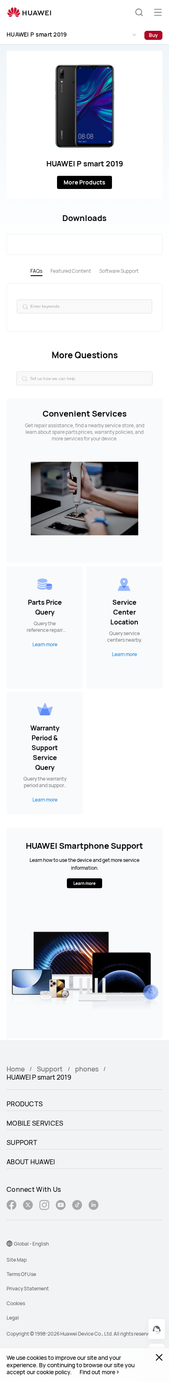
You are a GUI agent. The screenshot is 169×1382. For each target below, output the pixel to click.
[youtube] (61, 1206)
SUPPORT (22, 1142)
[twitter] (28, 1206)
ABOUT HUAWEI (31, 1162)
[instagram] (44, 1206)
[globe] (9, 1243)
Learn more (84, 883)
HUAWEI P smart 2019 (37, 34)
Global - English (31, 1243)
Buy (153, 35)
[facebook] (11, 1206)
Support (50, 1068)
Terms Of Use (21, 1274)
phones (86, 1068)
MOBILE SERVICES (35, 1123)
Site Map (17, 1259)
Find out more (97, 1372)
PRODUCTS (25, 1104)
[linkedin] (93, 1206)
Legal (13, 1317)
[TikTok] (77, 1206)
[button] (139, 12)
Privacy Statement (28, 1288)
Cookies (16, 1303)
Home (16, 1068)
